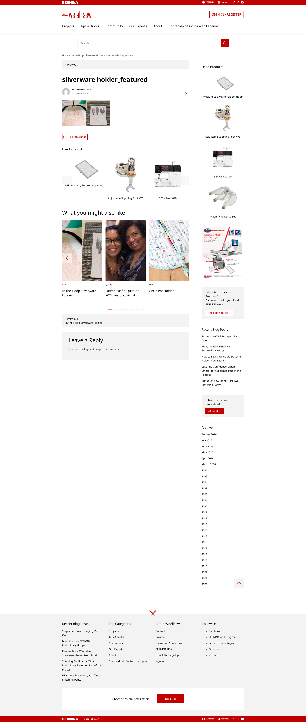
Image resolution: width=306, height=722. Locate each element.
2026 (204, 470)
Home (65, 55)
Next (184, 180)
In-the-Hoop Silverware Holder (87, 55)
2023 (204, 488)
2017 (204, 524)
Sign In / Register (226, 14)
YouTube (214, 655)
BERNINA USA (164, 649)
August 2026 (209, 434)
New (64, 284)
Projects (68, 26)
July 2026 (207, 440)
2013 (204, 548)
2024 (204, 482)
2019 (204, 512)
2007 (204, 584)
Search (225, 43)
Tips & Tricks (89, 26)
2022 (204, 494)
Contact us (162, 631)
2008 (204, 578)
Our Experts (138, 26)
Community (114, 26)
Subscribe (214, 411)
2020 (204, 506)
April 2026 (208, 458)
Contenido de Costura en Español (193, 26)
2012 (204, 554)
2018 (204, 518)
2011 (204, 560)
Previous (72, 64)
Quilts (109, 284)
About (157, 26)
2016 (204, 530)
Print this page (77, 137)
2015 (204, 536)
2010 (204, 566)
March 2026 (209, 464)
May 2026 (207, 452)
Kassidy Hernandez (82, 89)
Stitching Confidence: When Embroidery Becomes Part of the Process (221, 370)
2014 (204, 542)
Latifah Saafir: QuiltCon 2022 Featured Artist (122, 293)
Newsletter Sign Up (167, 655)
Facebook (214, 631)
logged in (89, 349)
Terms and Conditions (169, 643)
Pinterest (214, 649)
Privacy (160, 637)
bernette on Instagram (222, 643)
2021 (204, 500)
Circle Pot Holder (161, 291)
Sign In (160, 661)
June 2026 (207, 446)
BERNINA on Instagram (223, 637)
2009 (204, 572)
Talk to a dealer (219, 313)
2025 (204, 476)
